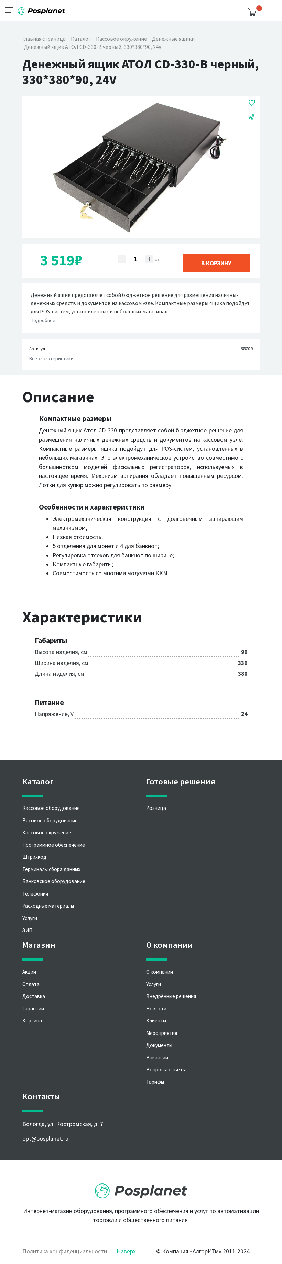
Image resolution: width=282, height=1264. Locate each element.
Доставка (33, 996)
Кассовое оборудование (51, 808)
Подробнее (43, 320)
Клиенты (156, 1020)
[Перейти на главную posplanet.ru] (141, 1188)
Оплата (31, 984)
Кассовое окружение (46, 832)
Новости (156, 1008)
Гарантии (33, 1008)
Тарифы (155, 1082)
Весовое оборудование (50, 820)
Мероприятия (161, 1033)
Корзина (32, 1020)
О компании (159, 971)
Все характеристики (51, 358)
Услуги (29, 918)
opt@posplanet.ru (45, 1139)
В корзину (216, 263)
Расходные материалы (48, 905)
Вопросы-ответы (166, 1069)
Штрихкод (34, 857)
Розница (156, 808)
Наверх (126, 1251)
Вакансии (157, 1057)
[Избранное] (252, 102)
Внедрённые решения (171, 996)
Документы (159, 1045)
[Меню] (11, 9)
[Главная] (41, 8)
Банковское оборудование (53, 881)
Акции (29, 971)
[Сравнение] (251, 116)
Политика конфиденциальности (64, 1251)
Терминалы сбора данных (51, 869)
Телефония (35, 893)
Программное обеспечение (53, 845)
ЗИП (27, 930)
